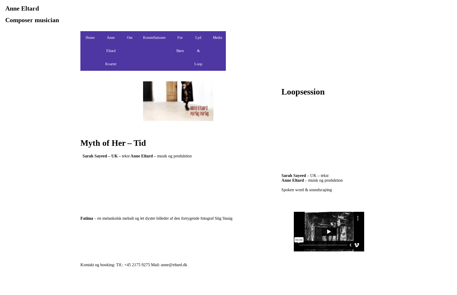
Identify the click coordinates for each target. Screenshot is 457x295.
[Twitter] (252, 37)
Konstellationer (154, 38)
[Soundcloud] (280, 37)
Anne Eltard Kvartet (110, 51)
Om (129, 38)
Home (90, 38)
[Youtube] (266, 37)
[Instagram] (309, 37)
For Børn (180, 44)
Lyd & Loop (198, 51)
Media (217, 38)
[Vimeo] (294, 37)
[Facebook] (237, 37)
